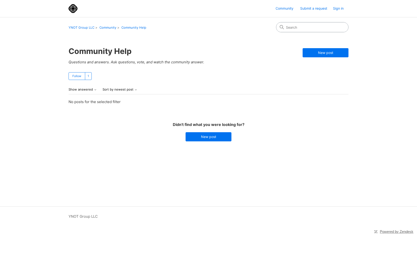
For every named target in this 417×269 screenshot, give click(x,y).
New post (325, 53)
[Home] (73, 8)
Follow (76, 76)
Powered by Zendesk (396, 232)
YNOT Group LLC (81, 27)
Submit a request (313, 8)
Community (284, 8)
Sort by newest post (118, 89)
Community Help (133, 27)
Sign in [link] (338, 8)
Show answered (81, 89)
